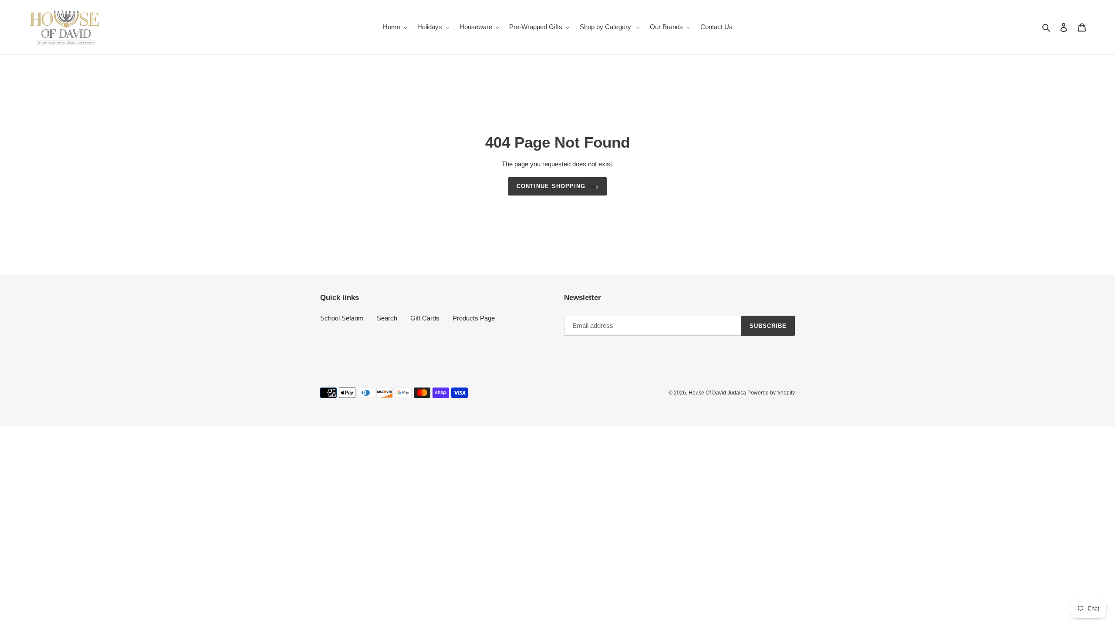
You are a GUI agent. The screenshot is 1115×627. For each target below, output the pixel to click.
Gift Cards (424, 318)
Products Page (474, 318)
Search (387, 318)
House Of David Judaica (718, 393)
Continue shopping (551, 186)
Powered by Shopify (771, 393)
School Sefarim (342, 318)
